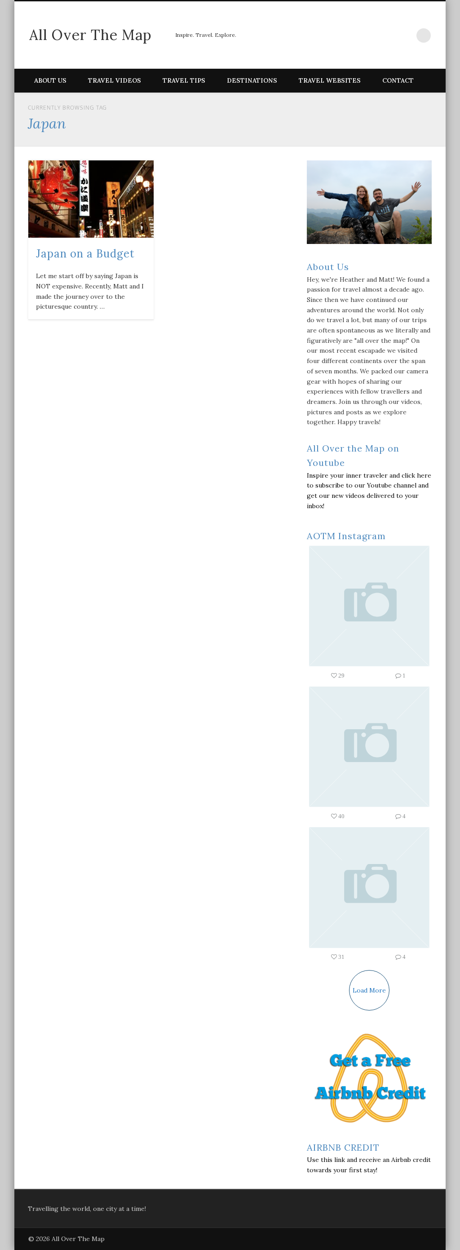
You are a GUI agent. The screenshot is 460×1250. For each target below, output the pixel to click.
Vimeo (386, 35)
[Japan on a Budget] (91, 199)
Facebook (348, 35)
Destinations (252, 80)
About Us (50, 80)
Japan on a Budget (85, 254)
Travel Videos (114, 80)
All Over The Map (90, 35)
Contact (398, 80)
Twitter (367, 35)
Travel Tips (184, 80)
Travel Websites (330, 80)
